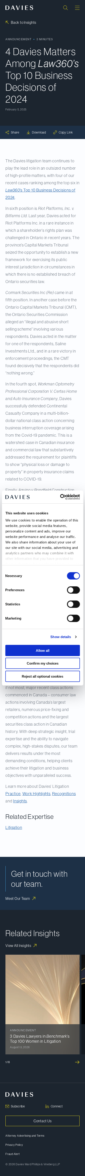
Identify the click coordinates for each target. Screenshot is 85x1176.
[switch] (73, 589)
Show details (60, 637)
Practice (13, 793)
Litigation (13, 827)
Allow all (42, 650)
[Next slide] (77, 1062)
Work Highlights (36, 793)
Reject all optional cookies (42, 676)
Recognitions (64, 793)
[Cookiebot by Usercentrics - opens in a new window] (60, 497)
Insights (20, 801)
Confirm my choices (42, 663)
